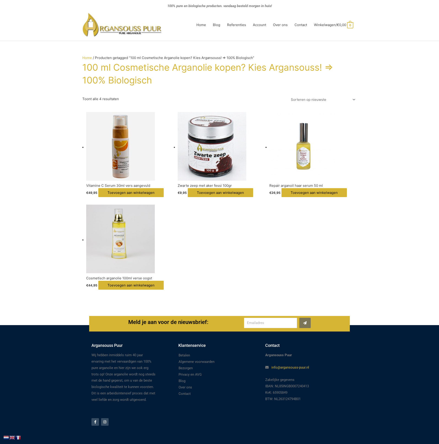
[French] (18, 437)
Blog (216, 25)
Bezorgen (186, 368)
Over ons (280, 25)
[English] (12, 437)
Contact (300, 25)
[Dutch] (6, 437)
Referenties (236, 25)
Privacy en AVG (190, 374)
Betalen (184, 355)
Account (259, 25)
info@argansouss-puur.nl (290, 367)
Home (201, 25)
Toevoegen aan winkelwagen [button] (131, 192)
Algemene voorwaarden (196, 362)
